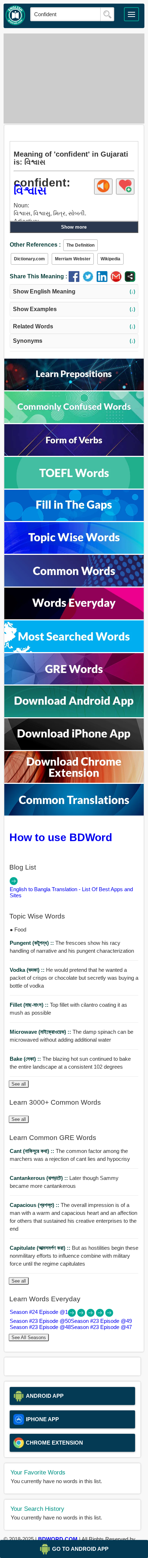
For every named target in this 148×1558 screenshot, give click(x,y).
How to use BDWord (60, 837)
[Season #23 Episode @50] (82, 1315)
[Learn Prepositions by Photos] (73, 388)
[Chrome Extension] (73, 781)
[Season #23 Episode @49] (91, 1315)
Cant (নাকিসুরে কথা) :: (33, 1151)
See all (18, 1084)
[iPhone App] (73, 748)
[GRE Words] (73, 682)
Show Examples (74, 309)
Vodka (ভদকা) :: (28, 970)
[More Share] (130, 280)
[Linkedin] (104, 280)
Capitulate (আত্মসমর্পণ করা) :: (41, 1248)
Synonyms (74, 341)
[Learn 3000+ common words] (73, 585)
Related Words (74, 326)
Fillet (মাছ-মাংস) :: (30, 1005)
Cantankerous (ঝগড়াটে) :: (39, 1178)
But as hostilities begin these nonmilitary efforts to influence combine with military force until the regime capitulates (74, 1256)
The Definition (80, 245)
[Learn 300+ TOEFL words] (73, 487)
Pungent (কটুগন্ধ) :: (32, 943)
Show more (74, 227)
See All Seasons (28, 1337)
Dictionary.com (29, 258)
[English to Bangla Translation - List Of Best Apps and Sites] (14, 883)
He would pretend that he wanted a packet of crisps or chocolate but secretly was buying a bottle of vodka (74, 978)
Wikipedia (110, 258)
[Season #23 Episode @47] (109, 1315)
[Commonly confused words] (73, 421)
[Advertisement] (74, 78)
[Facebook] (76, 280)
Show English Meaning (74, 291)
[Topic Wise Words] (73, 552)
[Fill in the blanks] (73, 519)
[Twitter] (90, 280)
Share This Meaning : (38, 276)
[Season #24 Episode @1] (72, 1315)
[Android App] (73, 715)
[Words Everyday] (73, 617)
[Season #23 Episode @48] (100, 1315)
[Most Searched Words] (73, 650)
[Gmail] (118, 280)
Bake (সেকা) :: (26, 1059)
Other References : (35, 245)
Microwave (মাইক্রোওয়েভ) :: (41, 1032)
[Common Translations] (73, 814)
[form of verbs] (73, 454)
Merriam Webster (73, 258)
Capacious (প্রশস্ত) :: (35, 1205)
